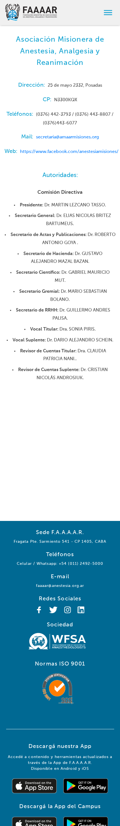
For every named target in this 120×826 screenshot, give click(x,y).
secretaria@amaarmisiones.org (67, 137)
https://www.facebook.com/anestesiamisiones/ (69, 152)
